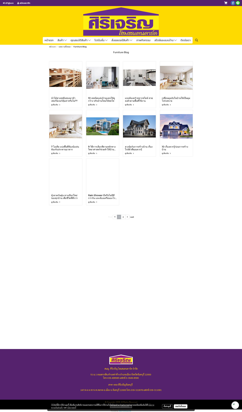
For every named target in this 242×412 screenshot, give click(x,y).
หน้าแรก (49, 40)
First (110, 217)
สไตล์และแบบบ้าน (164, 40)
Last (132, 217)
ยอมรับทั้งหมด (180, 406)
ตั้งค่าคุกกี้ (167, 406)
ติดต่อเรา (185, 40)
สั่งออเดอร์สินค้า (120, 40)
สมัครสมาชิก (24, 3)
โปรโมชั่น (100, 40)
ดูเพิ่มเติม (55, 105)
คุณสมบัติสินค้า (79, 40)
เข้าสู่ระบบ (9, 3)
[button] (196, 40)
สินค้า (60, 40)
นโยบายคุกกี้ (71, 407)
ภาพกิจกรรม (143, 40)
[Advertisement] (121, 267)
